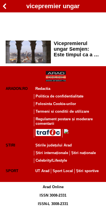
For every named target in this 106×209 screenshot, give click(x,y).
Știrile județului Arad (53, 145)
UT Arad (42, 171)
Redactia (42, 88)
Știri (10, 145)
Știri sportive (87, 171)
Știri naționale (83, 153)
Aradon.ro (17, 88)
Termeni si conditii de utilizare (62, 111)
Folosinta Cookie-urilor (56, 104)
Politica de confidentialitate (59, 96)
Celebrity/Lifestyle (51, 160)
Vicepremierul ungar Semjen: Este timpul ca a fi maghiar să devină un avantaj (76, 49)
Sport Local (63, 171)
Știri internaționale (52, 153)
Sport (12, 171)
